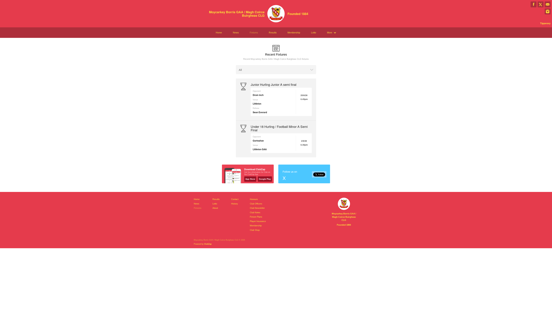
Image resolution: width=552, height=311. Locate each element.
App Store (250, 179)
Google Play (265, 179)
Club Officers (256, 203)
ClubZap (208, 244)
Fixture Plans (256, 217)
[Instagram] (548, 11)
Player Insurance (258, 221)
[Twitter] (541, 4)
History (234, 203)
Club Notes (255, 212)
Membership (294, 32)
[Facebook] (533, 4)
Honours (254, 199)
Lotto (313, 32)
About (215, 208)
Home (219, 32)
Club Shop (255, 230)
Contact (234, 199)
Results (273, 32)
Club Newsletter (257, 208)
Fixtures (254, 32)
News (236, 32)
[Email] (548, 4)
